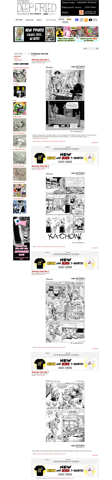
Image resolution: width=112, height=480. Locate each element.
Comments (95, 142)
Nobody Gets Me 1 (40, 372)
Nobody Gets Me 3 (40, 166)
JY (33, 61)
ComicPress (57, 478)
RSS (19, 56)
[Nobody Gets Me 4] (65, 132)
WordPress (50, 478)
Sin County (16, 84)
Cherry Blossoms (18, 59)
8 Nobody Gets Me (40, 62)
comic (41, 141)
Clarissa (38, 141)
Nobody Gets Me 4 (40, 59)
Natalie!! (16, 58)
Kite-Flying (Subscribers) (19, 149)
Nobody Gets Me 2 (40, 271)
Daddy (45, 141)
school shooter (61, 141)
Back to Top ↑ (71, 478)
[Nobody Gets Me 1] (65, 448)
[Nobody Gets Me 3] (65, 243)
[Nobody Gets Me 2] (65, 344)
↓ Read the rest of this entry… (40, 138)
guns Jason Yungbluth (52, 141)
